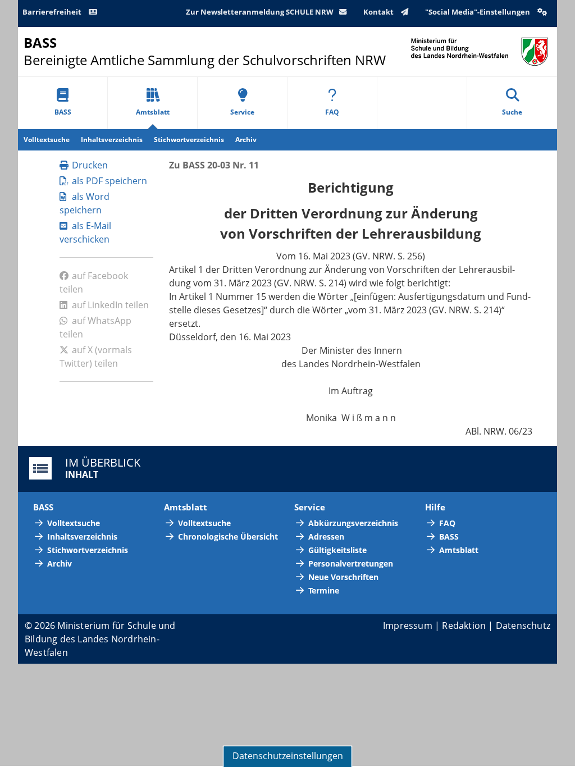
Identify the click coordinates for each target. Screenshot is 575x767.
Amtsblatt (153, 112)
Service (242, 112)
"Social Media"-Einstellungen (478, 12)
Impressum (407, 625)
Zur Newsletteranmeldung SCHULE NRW (260, 12)
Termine (323, 590)
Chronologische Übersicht (228, 536)
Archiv (246, 139)
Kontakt (379, 12)
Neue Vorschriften (343, 577)
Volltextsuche (47, 139)
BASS (62, 112)
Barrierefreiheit (52, 12)
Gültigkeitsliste (337, 550)
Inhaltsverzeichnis (112, 139)
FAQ (332, 112)
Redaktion (464, 625)
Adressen (326, 536)
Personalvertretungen (350, 563)
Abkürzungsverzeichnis (353, 523)
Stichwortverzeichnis (189, 139)
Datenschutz (523, 625)
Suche (512, 112)
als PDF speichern (109, 181)
